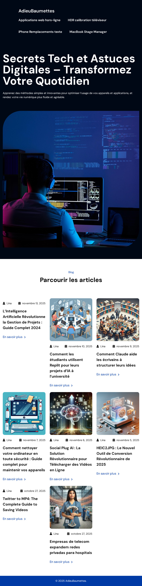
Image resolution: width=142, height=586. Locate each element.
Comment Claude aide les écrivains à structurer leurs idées (117, 360)
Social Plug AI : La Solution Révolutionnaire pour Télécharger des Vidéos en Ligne (71, 459)
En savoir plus (14, 337)
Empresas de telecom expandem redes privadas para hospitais (71, 547)
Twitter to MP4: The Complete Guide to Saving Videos (20, 504)
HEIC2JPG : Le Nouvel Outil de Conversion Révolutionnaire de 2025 (116, 456)
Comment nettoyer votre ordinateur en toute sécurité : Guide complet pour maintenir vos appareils (24, 459)
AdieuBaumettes (36, 11)
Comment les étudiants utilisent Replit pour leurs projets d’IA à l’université (66, 365)
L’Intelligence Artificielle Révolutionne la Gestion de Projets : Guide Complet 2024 (24, 319)
